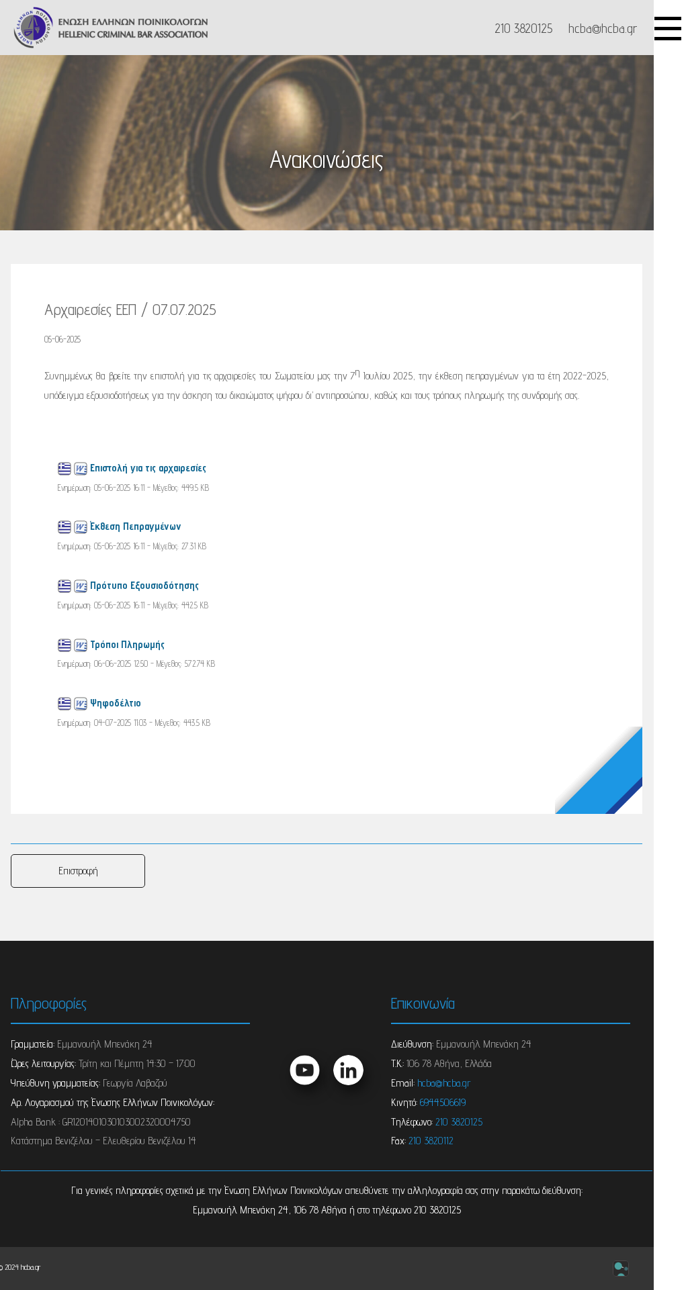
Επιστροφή (78, 870)
